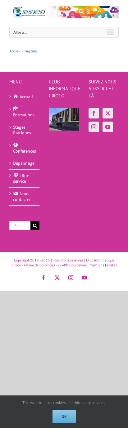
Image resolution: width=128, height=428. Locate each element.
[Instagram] (94, 127)
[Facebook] (94, 113)
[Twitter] (108, 113)
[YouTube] (108, 127)
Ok (64, 416)
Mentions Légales (103, 265)
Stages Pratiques (22, 130)
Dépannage (23, 163)
